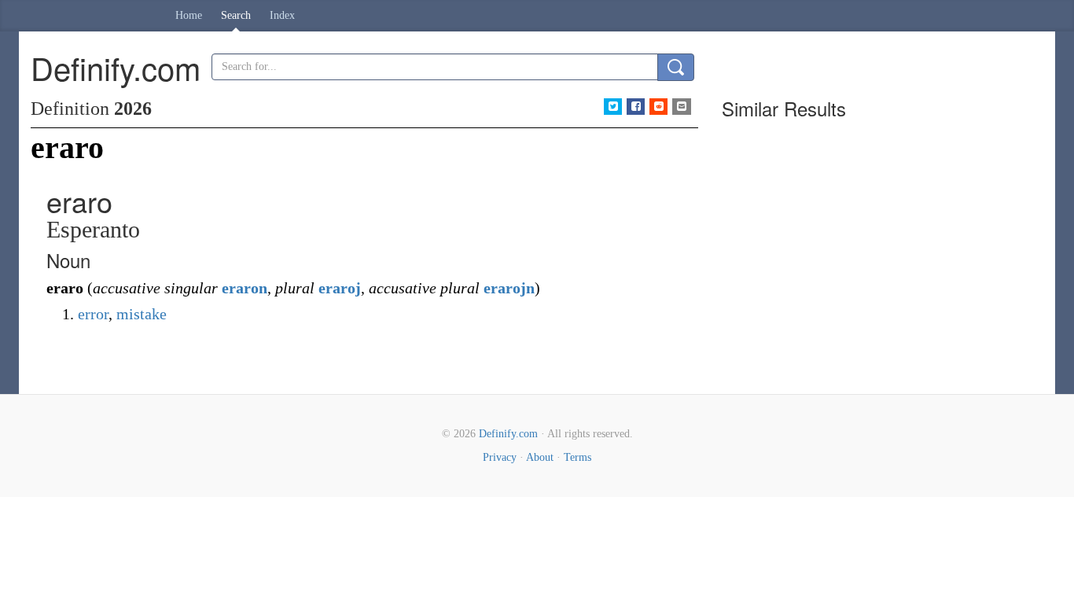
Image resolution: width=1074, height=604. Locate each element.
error (93, 313)
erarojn (509, 287)
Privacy (500, 457)
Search (236, 15)
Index (282, 15)
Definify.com (508, 434)
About (540, 457)
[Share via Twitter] (613, 107)
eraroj (339, 287)
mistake (141, 313)
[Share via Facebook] (636, 107)
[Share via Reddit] (658, 107)
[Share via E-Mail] (681, 107)
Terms (577, 457)
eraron (244, 287)
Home (188, 15)
